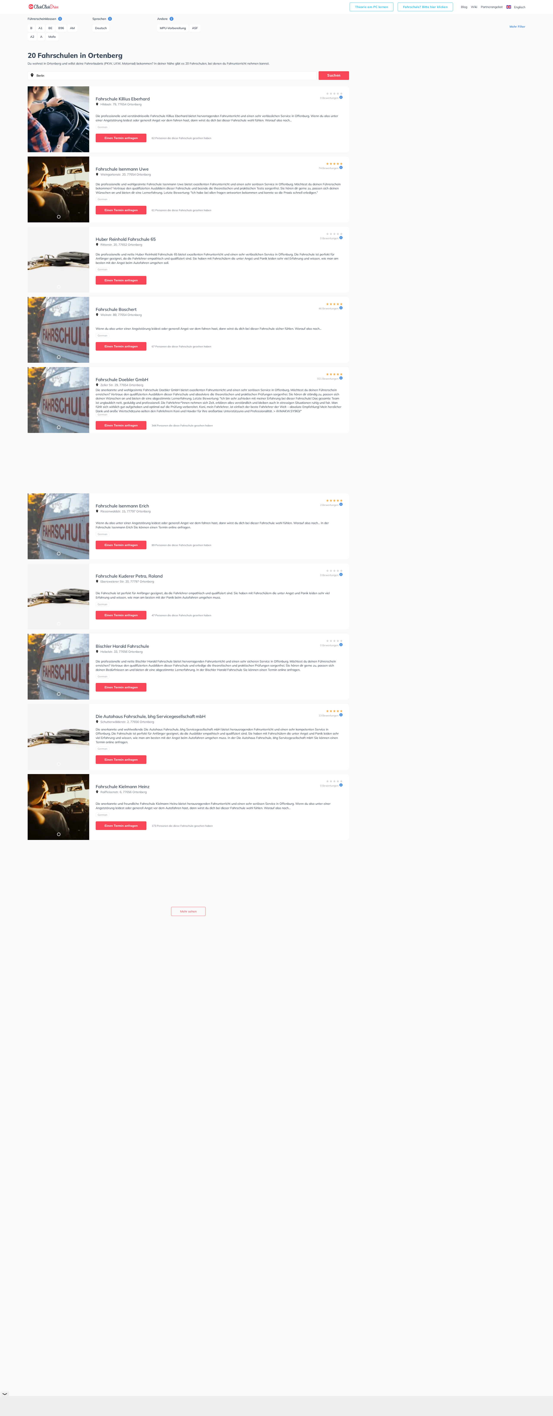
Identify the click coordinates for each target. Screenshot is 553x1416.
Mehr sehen (188, 911)
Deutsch (101, 28)
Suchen (333, 75)
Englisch (519, 7)
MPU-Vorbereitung (173, 28)
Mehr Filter (517, 27)
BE (50, 28)
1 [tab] (58, 146)
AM (72, 28)
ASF (195, 28)
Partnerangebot (492, 7)
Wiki (474, 7)
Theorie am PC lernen (371, 7)
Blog (464, 7)
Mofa (52, 37)
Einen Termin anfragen (121, 138)
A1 (40, 28)
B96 (61, 28)
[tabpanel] (58, 119)
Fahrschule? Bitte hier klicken (425, 7)
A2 (32, 37)
